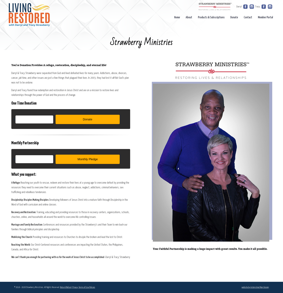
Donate (234, 17)
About (189, 17)
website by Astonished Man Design (255, 287)
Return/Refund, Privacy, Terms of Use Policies (77, 287)
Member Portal (265, 17)
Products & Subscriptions (211, 17)
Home (177, 17)
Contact (248, 17)
